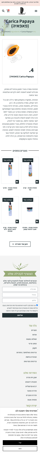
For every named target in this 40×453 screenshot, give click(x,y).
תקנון (35, 348)
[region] (20, 430)
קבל (20, 443)
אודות (34, 334)
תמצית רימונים (31, 382)
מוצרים (34, 330)
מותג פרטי (33, 343)
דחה (20, 449)
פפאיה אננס (32, 399)
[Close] (37, 409)
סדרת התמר (32, 390)
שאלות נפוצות (31, 339)
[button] (36, 11)
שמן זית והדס (31, 377)
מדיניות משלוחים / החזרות (26, 352)
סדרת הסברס (31, 395)
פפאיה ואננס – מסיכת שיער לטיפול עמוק (30, 228)
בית (34, 31)
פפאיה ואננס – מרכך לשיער (10, 189)
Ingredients (15, 31)
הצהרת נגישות (31, 357)
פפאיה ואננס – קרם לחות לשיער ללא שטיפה (10, 229)
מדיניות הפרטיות (30, 361)
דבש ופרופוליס (31, 386)
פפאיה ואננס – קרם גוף (30, 189)
